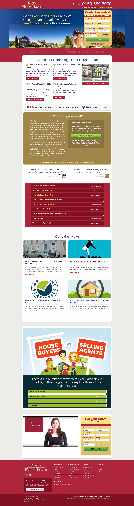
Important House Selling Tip (42, 190)
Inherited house (73, 467)
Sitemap (30, 498)
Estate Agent (34, 405)
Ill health (71, 473)
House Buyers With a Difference (43, 209)
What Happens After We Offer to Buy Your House (49, 213)
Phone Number (89, 23)
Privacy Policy (27, 496)
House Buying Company (38, 396)
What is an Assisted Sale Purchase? (44, 186)
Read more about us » (34, 489)
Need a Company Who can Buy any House (47, 199)
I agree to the (106, 35)
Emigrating (71, 475)
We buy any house (87, 469)
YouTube (99, 471)
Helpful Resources (38, 218)
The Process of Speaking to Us (43, 223)
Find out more (59, 97)
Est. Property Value (91, 33)
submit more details (101, 43)
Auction (32, 401)
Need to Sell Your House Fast (42, 195)
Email (100, 23)
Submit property (32, 78)
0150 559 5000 (62, 162)
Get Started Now (60, 78)
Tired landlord (72, 471)
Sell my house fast (87, 467)
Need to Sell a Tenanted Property (43, 204)
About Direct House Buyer (35, 99)
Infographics (58, 473)
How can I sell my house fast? (95, 83)
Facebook (99, 469)
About (33, 498)
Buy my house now (88, 473)
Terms (33, 496)
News (56, 469)
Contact (37, 498)
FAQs (56, 471)
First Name (88, 18)
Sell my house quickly (88, 475)
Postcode (101, 28)
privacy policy (106, 36)
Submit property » (86, 135)
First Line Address (90, 28)
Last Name (101, 18)
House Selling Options (37, 391)
